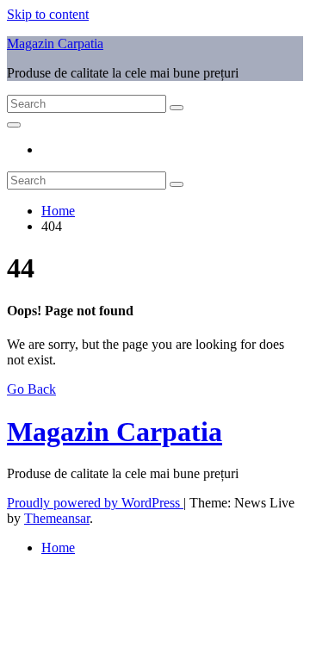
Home (58, 210)
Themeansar (57, 518)
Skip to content (48, 14)
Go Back (31, 389)
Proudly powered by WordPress (95, 502)
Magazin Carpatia (55, 43)
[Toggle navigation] (14, 125)
